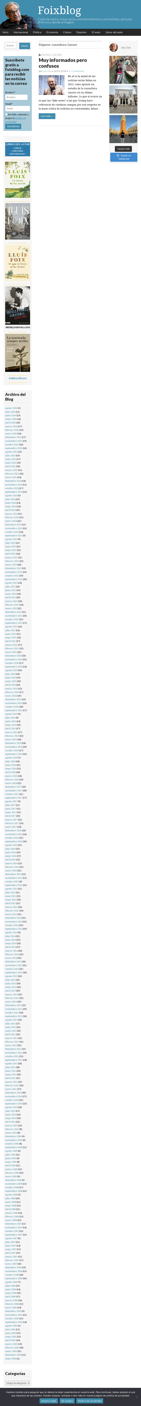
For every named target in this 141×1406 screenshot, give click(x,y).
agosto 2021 (11, 626)
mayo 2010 (10, 1118)
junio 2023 (10, 546)
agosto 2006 (11, 1282)
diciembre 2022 (13, 568)
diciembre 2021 (13, 612)
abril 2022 (10, 597)
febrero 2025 (12, 473)
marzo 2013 (11, 994)
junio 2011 (10, 1071)
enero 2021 (11, 652)
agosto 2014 (11, 932)
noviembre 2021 (13, 615)
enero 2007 (11, 1264)
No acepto (67, 1400)
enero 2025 (11, 477)
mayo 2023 (10, 550)
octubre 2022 (12, 575)
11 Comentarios (76, 71)
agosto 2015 (11, 888)
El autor (96, 32)
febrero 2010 (12, 1129)
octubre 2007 (12, 1231)
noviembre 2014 (13, 921)
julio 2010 (10, 1111)
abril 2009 (10, 1165)
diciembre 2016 (13, 830)
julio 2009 (10, 1154)
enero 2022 (11, 608)
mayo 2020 (10, 681)
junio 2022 (10, 590)
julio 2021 (10, 630)
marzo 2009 (11, 1169)
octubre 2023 (12, 532)
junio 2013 (10, 983)
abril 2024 (10, 510)
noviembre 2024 (13, 484)
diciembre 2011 (13, 1049)
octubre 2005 (12, 1318)
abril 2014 (10, 947)
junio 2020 (10, 677)
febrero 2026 (12, 430)
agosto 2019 (11, 714)
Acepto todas (48, 1400)
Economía (52, 32)
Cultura (67, 32)
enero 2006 (11, 1307)
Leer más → (47, 116)
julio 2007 (10, 1242)
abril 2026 (10, 422)
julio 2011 (10, 1067)
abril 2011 (10, 1078)
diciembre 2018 (13, 743)
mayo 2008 (10, 1205)
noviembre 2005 (13, 1315)
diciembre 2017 (13, 787)
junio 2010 (10, 1114)
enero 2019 (11, 739)
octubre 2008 (12, 1187)
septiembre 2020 (13, 666)
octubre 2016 (12, 838)
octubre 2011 (12, 1056)
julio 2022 (10, 586)
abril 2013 (10, 990)
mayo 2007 (10, 1249)
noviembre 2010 (13, 1096)
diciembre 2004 (13, 1355)
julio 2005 (10, 1329)
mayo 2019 (10, 725)
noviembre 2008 (13, 1184)
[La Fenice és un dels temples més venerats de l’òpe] (123, 99)
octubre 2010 (12, 1100)
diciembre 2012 (13, 1005)
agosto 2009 (11, 1151)
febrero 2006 (12, 1304)
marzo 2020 (11, 688)
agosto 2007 (11, 1238)
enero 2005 (11, 1351)
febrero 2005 (12, 1347)
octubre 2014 (12, 925)
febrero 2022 (12, 605)
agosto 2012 (11, 1020)
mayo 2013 (10, 987)
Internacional (21, 32)
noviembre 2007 (13, 1227)
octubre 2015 (12, 881)
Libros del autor (114, 32)
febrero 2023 (12, 561)
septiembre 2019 (13, 710)
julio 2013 (10, 980)
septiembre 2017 (13, 797)
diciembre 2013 (13, 961)
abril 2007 (10, 1253)
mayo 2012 (10, 1031)
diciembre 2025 (13, 437)
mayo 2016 (10, 856)
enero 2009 (11, 1176)
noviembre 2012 (13, 1009)
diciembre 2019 (13, 699)
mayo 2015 (10, 899)
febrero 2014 (12, 954)
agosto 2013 (11, 976)
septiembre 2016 (13, 841)
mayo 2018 (10, 768)
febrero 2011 (12, 1085)
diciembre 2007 (13, 1223)
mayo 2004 (10, 1358)
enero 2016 (11, 870)
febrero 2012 (12, 1041)
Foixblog (59, 10)
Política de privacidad (90, 1400)
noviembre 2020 (13, 659)
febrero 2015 (12, 910)
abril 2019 (10, 728)
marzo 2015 (11, 907)
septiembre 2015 (13, 885)
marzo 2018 (11, 776)
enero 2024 (11, 521)
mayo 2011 (10, 1074)
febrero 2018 (12, 779)
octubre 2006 (12, 1275)
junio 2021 (10, 634)
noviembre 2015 (13, 878)
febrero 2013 (12, 998)
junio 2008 (10, 1202)
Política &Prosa (17, 378)
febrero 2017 (12, 823)
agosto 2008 (11, 1194)
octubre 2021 (12, 619)
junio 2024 (10, 503)
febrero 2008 (12, 1216)
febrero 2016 (12, 867)
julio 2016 (10, 849)
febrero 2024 (12, 517)
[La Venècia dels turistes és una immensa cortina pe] (123, 70)
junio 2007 (10, 1245)
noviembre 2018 (13, 747)
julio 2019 (10, 717)
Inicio (5, 32)
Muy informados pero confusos (63, 63)
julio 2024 (10, 499)
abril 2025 (10, 466)
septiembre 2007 (13, 1234)
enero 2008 (11, 1220)
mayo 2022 (10, 594)
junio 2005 (10, 1333)
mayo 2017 (10, 812)
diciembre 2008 (13, 1180)
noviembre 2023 (13, 528)
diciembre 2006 (13, 1267)
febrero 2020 (12, 692)
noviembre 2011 (13, 1052)
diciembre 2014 (13, 918)
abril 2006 (10, 1296)
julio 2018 (10, 761)
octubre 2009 (12, 1143)
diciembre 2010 (13, 1092)
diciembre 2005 (13, 1311)
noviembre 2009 (13, 1140)
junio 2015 (10, 896)
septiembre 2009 (13, 1147)
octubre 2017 (12, 794)
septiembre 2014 (13, 929)
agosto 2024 (11, 495)
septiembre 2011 (13, 1060)
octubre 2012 (12, 1012)
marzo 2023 (11, 557)
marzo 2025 (11, 470)
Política (37, 32)
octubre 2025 (12, 444)
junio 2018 (10, 765)
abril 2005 (10, 1340)
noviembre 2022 (13, 572)
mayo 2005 (10, 1336)
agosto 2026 (11, 408)
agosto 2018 (11, 757)
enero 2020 (11, 696)
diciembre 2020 (13, 655)
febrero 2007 (12, 1260)
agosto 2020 (11, 670)
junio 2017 (10, 808)
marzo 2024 (11, 514)
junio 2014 (10, 940)
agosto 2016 (11, 845)
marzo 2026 (11, 426)
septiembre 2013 (13, 972)
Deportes (81, 32)
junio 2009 (10, 1158)
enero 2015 (11, 914)
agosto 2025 (11, 452)
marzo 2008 (11, 1213)
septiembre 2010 (13, 1103)
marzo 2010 (11, 1125)
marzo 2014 (11, 950)
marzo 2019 (11, 732)
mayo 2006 (10, 1293)
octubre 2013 (12, 969)
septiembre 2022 (13, 579)
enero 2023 (11, 564)
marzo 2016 (11, 863)
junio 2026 (10, 415)
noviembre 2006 (13, 1271)
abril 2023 (10, 553)
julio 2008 (10, 1198)
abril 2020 (10, 685)
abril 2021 (10, 641)
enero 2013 (11, 1001)
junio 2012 (10, 1027)
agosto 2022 (11, 583)
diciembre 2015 (13, 874)
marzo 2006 (11, 1300)
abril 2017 (10, 816)
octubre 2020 (12, 663)
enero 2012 (11, 1045)
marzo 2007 (11, 1256)
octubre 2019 (12, 706)
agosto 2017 (11, 801)
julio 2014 (10, 936)
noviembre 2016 (13, 834)
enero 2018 (11, 783)
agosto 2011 (11, 1063)
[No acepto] (136, 1397)
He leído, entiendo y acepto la (17, 118)
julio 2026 (10, 412)
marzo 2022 (11, 601)
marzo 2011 (11, 1082)
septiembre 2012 (13, 1016)
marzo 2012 (11, 1038)
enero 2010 (11, 1132)
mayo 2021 (10, 637)
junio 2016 (10, 852)
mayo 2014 (10, 943)
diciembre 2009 (13, 1136)
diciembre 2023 (13, 524)
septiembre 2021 (13, 623)
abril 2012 (10, 1034)
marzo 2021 (11, 645)
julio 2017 (10, 805)
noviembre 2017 (13, 790)
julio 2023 (10, 543)
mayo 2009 (10, 1162)
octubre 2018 (12, 750)
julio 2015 (10, 892)
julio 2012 (10, 1023)
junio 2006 (10, 1289)
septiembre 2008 (13, 1191)
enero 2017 (11, 827)
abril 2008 (10, 1209)
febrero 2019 (12, 736)
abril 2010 (10, 1122)
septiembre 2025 (13, 448)
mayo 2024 (10, 506)
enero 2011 (11, 1089)
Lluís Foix (46, 71)
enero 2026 (11, 433)
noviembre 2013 (13, 965)
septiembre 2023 (13, 535)
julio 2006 (10, 1286)
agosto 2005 (11, 1325)
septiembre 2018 (13, 754)
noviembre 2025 (13, 441)
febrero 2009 (12, 1173)
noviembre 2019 (13, 703)
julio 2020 (10, 674)
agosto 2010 (11, 1107)
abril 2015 (10, 903)
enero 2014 (11, 958)
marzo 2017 (11, 819)
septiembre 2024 (13, 492)
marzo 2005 (11, 1344)
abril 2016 (10, 859)
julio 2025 (10, 455)
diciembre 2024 (13, 481)
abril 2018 (10, 772)
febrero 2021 (12, 648)
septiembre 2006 (13, 1278)
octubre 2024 (12, 488)
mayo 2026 (10, 419)
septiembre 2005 (13, 1322)
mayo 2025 (10, 462)
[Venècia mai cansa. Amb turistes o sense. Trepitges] (123, 129)
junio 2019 (10, 721)
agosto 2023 (11, 539)
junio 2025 (10, 459)
